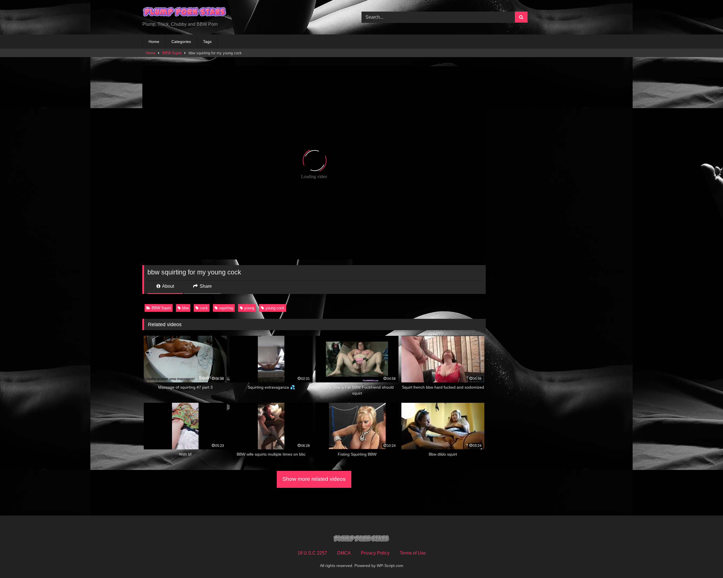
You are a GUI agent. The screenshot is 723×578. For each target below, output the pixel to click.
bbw (185, 308)
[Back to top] (705, 561)
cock (204, 308)
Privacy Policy (375, 553)
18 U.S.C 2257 (312, 553)
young (249, 308)
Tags (207, 41)
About (167, 286)
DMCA (344, 553)
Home (154, 41)
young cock (274, 308)
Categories (181, 41)
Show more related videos (314, 479)
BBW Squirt (172, 53)
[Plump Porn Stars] (184, 13)
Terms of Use (413, 553)
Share (205, 286)
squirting (226, 308)
